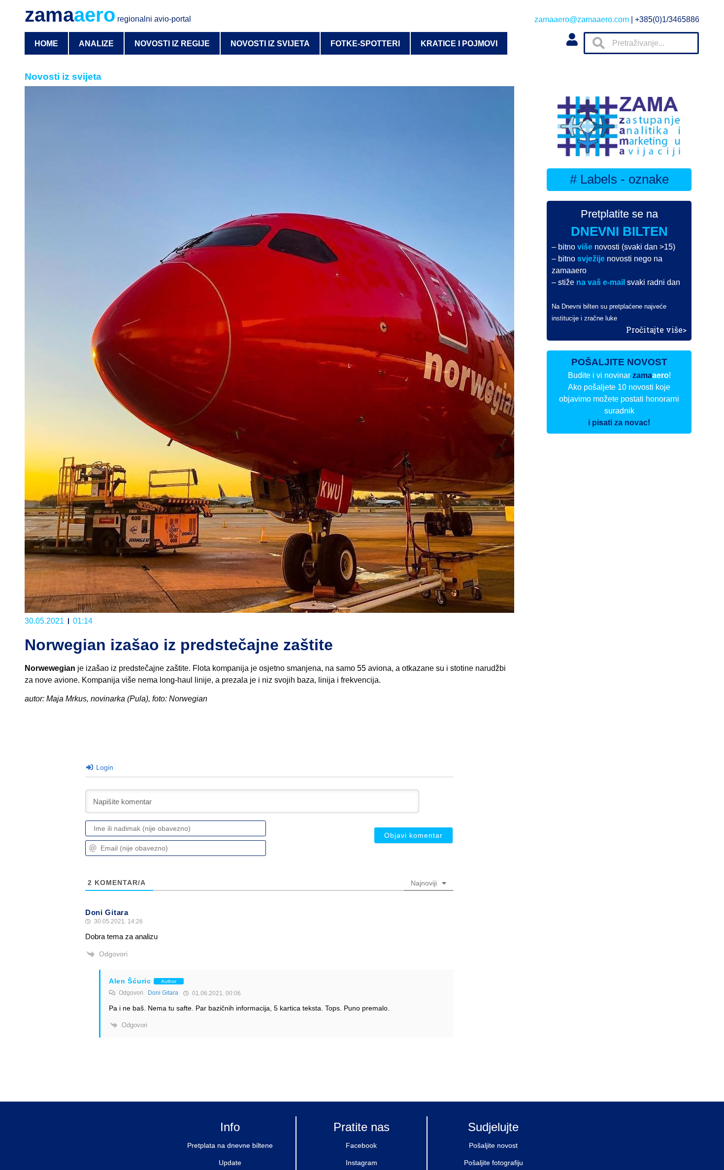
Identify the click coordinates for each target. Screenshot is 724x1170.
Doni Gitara (163, 992)
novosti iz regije (172, 43)
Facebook (361, 1145)
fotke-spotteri (365, 43)
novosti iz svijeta (270, 43)
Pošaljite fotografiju (493, 1163)
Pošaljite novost (493, 1145)
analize (96, 43)
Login (103, 767)
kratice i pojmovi (459, 43)
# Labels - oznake (619, 179)
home (46, 43)
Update (230, 1163)
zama (108, 15)
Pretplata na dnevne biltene (230, 1145)
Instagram (361, 1163)
